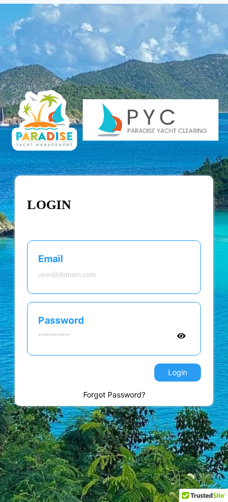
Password (61, 320)
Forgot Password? (114, 394)
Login (177, 372)
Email (50, 258)
